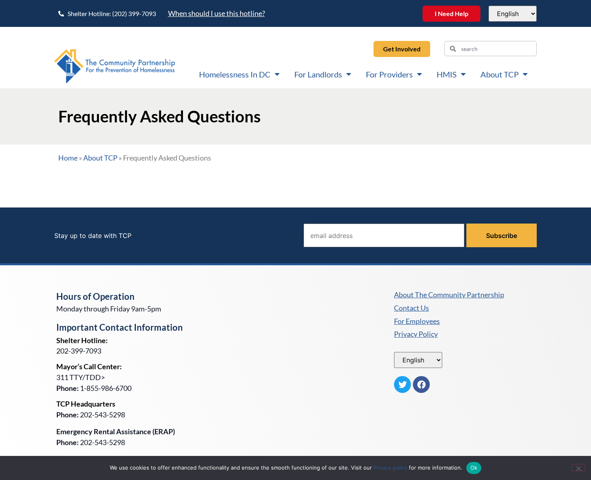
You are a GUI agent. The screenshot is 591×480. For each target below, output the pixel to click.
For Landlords (318, 74)
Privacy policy (390, 467)
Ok (474, 467)
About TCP (499, 74)
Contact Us (411, 308)
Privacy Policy (416, 334)
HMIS (447, 74)
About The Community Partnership (449, 295)
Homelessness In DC (235, 74)
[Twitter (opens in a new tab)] (402, 384)
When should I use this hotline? (216, 13)
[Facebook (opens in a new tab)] (421, 384)
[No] (578, 467)
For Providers (389, 74)
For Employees (417, 321)
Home (68, 157)
